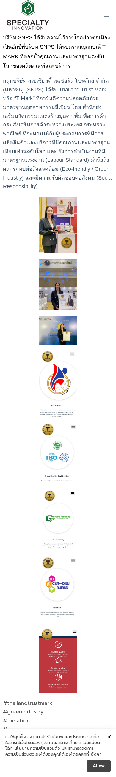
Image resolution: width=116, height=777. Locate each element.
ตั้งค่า (96, 754)
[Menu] (106, 15)
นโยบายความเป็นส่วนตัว (37, 748)
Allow (99, 766)
